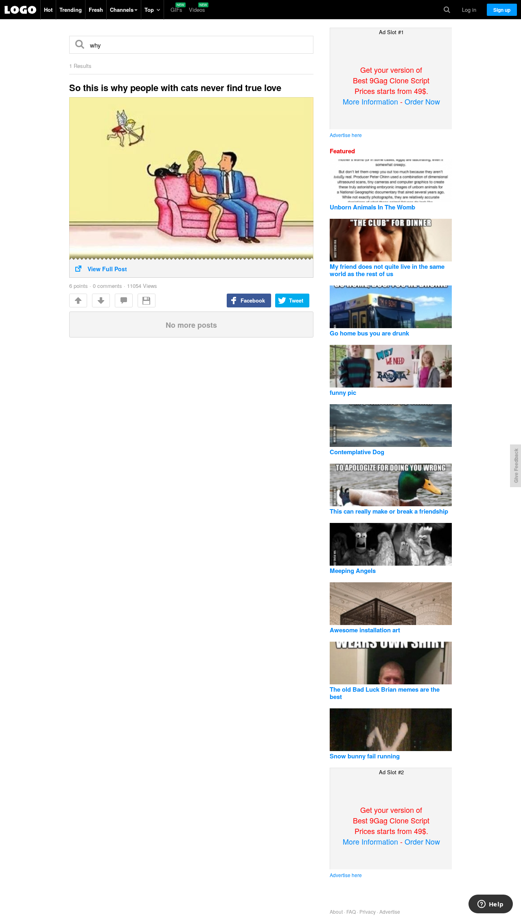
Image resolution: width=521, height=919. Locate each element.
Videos (197, 9)
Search (447, 10)
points (78, 286)
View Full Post (107, 269)
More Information (370, 101)
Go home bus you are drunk (369, 333)
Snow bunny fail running (365, 756)
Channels (122, 9)
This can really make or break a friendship (389, 511)
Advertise (389, 911)
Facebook (253, 300)
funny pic (343, 392)
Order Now (422, 101)
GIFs (176, 9)
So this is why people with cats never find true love (175, 87)
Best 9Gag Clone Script (20, 10)
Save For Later (146, 300)
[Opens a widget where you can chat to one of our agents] (490, 905)
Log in (469, 9)
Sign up (501, 9)
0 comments (107, 286)
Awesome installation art (365, 630)
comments (124, 300)
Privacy (367, 911)
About (336, 911)
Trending (70, 9)
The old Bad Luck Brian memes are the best (385, 693)
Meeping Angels (353, 570)
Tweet (296, 300)
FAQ (351, 911)
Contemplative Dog (357, 451)
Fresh (96, 9)
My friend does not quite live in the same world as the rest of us (387, 270)
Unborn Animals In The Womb (372, 207)
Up (78, 300)
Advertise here (346, 134)
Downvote (101, 300)
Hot (48, 9)
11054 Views (142, 286)
